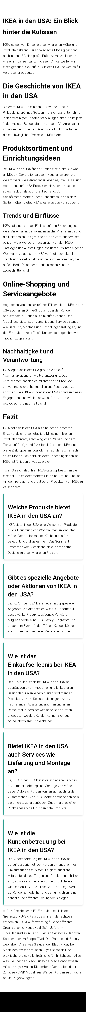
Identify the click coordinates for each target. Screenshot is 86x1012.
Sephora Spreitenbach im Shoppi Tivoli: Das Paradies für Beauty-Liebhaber (41, 938)
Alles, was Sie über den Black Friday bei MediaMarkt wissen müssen (42, 961)
